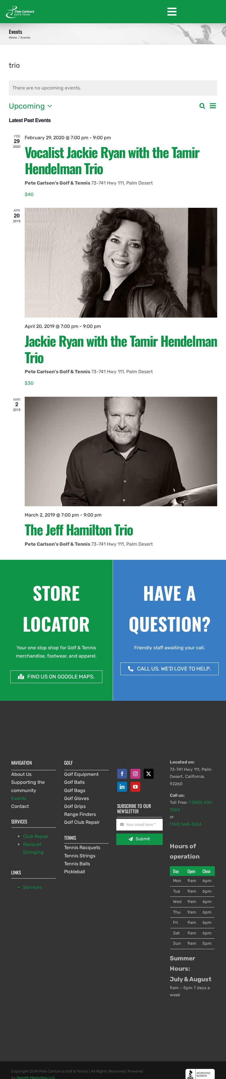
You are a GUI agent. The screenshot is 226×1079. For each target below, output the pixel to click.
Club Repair (36, 836)
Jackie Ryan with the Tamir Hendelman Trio (121, 349)
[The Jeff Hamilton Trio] (121, 451)
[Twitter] (149, 774)
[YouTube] (135, 787)
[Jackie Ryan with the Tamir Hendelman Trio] (121, 262)
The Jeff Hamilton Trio (79, 529)
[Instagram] (135, 774)
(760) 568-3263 (186, 824)
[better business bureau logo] (200, 1071)
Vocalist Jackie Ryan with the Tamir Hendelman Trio (112, 160)
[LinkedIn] (122, 787)
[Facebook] (122, 774)
